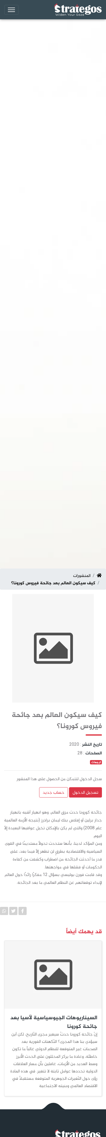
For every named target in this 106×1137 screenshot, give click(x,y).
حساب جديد (53, 792)
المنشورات (82, 575)
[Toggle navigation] (11, 10)
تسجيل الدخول (85, 792)
